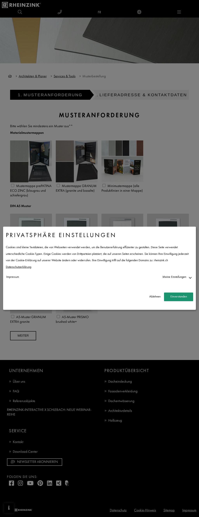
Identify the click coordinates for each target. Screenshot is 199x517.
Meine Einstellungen (174, 277)
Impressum (12, 277)
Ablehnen (155, 297)
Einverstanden (178, 297)
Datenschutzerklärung (18, 267)
